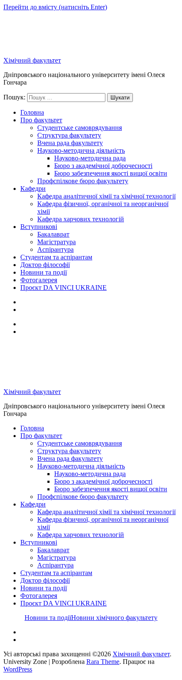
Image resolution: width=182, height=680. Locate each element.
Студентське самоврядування (79, 127)
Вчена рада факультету (70, 142)
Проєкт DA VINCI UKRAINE (63, 287)
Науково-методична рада (90, 158)
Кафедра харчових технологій (80, 219)
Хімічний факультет (32, 60)
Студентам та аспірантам (56, 257)
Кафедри (33, 188)
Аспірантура (55, 249)
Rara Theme (102, 661)
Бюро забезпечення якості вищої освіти (110, 173)
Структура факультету (69, 135)
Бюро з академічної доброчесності (103, 165)
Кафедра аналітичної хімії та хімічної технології (106, 196)
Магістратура (56, 241)
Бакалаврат (53, 234)
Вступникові (38, 226)
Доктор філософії (45, 264)
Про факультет (41, 120)
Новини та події (43, 272)
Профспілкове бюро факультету (82, 180)
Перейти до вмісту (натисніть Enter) (55, 7)
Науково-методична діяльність (81, 150)
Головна (32, 112)
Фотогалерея (38, 280)
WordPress (17, 669)
